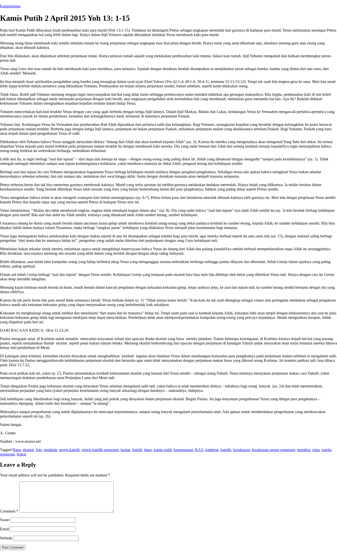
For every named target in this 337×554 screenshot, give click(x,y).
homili (137, 450)
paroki (326, 450)
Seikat (21, 454)
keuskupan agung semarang (273, 450)
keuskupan (241, 450)
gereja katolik (69, 450)
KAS (199, 450)
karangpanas (183, 450)
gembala (50, 450)
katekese (212, 450)
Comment (9, 511)
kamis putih (163, 450)
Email (4, 529)
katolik (226, 450)
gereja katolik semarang (100, 450)
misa (315, 450)
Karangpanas (10, 6)
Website (6, 538)
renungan (7, 454)
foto (39, 450)
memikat (303, 450)
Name (4, 520)
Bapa (17, 450)
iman (148, 450)
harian (125, 450)
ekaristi (28, 450)
